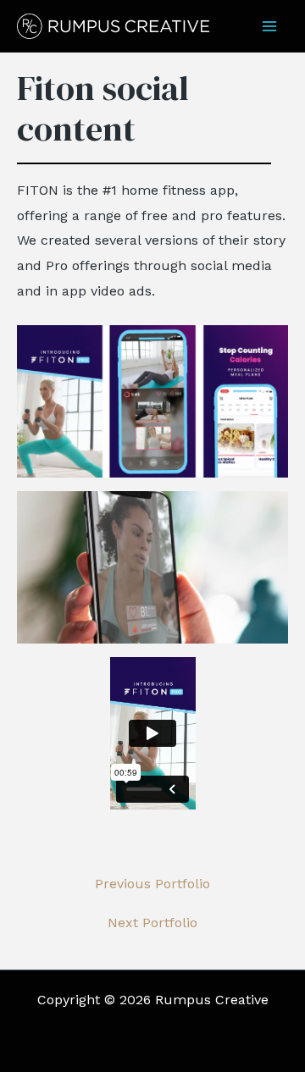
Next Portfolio (152, 923)
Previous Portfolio (152, 884)
